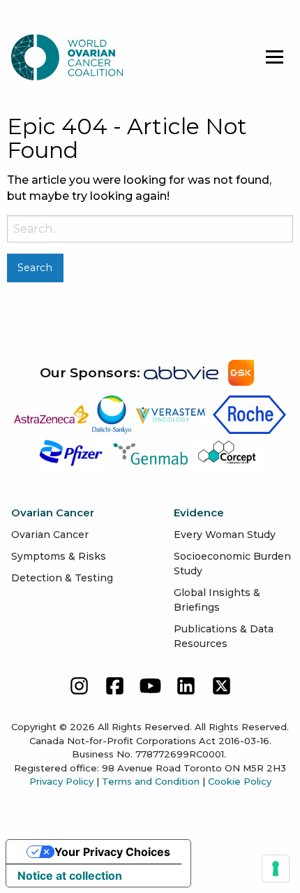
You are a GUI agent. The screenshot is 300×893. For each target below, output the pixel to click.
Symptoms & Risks (58, 556)
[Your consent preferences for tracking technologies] (275, 868)
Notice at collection (69, 876)
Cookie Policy (239, 781)
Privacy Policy (61, 781)
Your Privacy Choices (112, 852)
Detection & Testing (62, 578)
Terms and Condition (151, 781)
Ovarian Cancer (50, 534)
